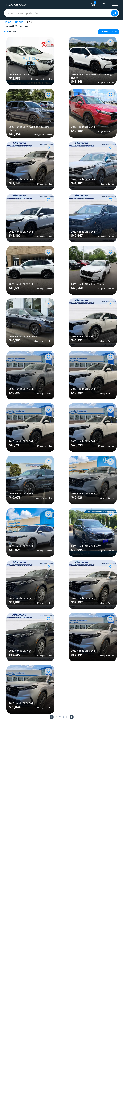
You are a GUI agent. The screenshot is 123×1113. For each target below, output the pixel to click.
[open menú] (115, 4)
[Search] (114, 13)
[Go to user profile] (104, 4)
